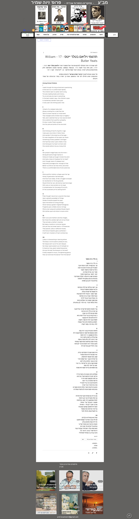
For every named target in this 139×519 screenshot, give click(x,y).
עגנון (78, 481)
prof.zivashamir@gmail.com (67, 517)
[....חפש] (106, 35)
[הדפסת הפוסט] (88, 453)
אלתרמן (100, 481)
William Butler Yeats (91, 439)
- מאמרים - (94, 447)
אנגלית (95, 445)
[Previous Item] (38, 28)
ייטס (83, 439)
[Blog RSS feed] (33, 30)
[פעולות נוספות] (43, 52)
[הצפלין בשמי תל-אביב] (28, 23)
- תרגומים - (94, 443)
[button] (27, 34)
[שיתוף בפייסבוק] (96, 453)
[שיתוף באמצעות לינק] (92, 453)
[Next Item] (87, 28)
